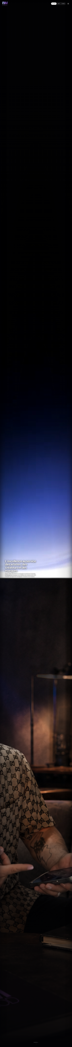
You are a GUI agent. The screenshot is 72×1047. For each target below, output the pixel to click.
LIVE (59, 3)
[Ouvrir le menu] (68, 3)
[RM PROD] (5, 3)
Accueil (54, 3)
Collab (63, 3)
